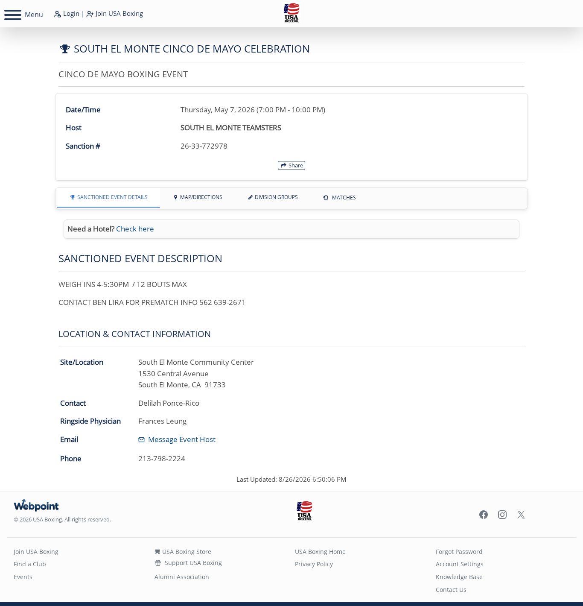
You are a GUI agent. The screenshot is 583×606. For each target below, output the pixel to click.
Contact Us (451, 590)
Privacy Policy (314, 564)
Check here (135, 229)
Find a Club (30, 564)
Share (295, 165)
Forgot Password (459, 551)
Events (23, 577)
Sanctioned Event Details (112, 197)
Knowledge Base (459, 577)
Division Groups (276, 197)
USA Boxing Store (185, 551)
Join (118, 13)
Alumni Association (181, 577)
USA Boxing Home (320, 551)
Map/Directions (200, 197)
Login (70, 13)
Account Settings (460, 564)
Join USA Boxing (36, 551)
